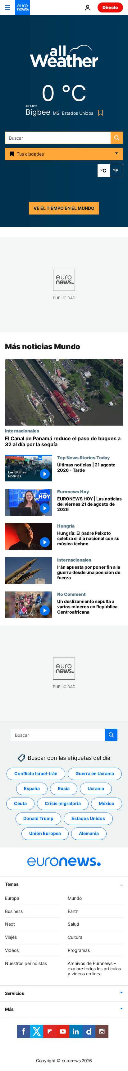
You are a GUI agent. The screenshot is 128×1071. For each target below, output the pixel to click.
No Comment (71, 593)
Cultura (75, 937)
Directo (110, 7)
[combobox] (64, 138)
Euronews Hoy (73, 491)
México (106, 803)
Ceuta (20, 803)
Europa (12, 898)
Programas (79, 950)
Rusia (64, 788)
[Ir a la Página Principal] (22, 7)
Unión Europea (45, 833)
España (32, 788)
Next (10, 924)
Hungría (66, 525)
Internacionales (22, 430)
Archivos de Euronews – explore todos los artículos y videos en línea (94, 969)
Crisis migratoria (63, 803)
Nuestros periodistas (26, 963)
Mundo (75, 898)
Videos (12, 950)
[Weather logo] (64, 58)
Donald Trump (38, 818)
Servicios (14, 993)
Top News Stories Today (83, 457)
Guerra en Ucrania (94, 773)
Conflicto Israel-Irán (35, 773)
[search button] (117, 138)
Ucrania (96, 788)
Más (9, 1009)
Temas (12, 884)
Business (14, 911)
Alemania (89, 833)
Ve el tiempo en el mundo (64, 208)
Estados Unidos (88, 818)
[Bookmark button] (99, 113)
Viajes (11, 937)
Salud (73, 924)
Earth (73, 911)
